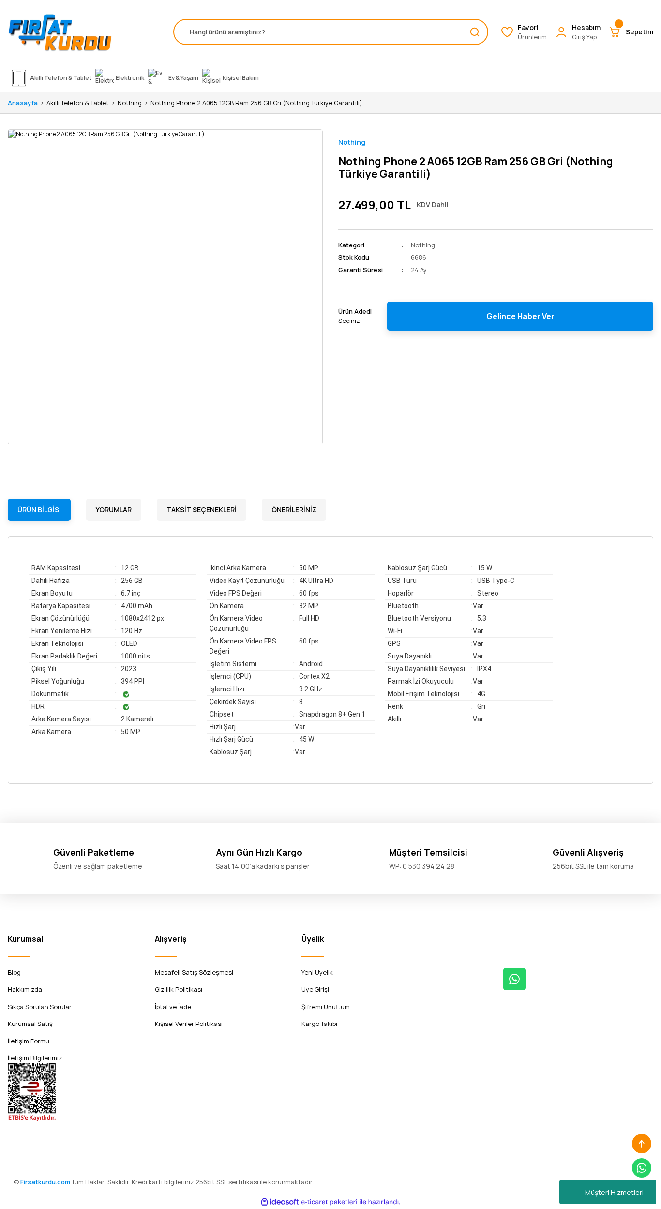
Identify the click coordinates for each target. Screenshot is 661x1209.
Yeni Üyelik (317, 972)
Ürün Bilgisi (39, 509)
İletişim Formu (28, 1041)
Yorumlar (114, 509)
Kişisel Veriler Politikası (189, 1023)
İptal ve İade (173, 1006)
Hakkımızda (25, 989)
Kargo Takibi (319, 1023)
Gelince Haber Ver (520, 316)
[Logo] (60, 32)
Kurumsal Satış (30, 1023)
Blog (14, 972)
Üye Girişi (315, 989)
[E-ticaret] (329, 1201)
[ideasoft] (279, 1202)
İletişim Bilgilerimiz (35, 1058)
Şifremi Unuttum (325, 1006)
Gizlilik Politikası (178, 989)
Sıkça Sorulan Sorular (40, 1006)
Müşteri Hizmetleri (614, 1192)
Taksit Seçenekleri (201, 509)
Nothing (351, 142)
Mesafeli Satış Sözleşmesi (194, 972)
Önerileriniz (293, 509)
